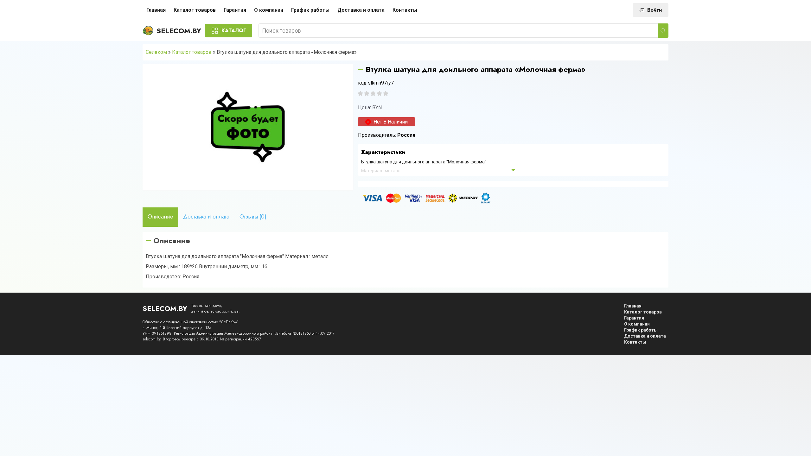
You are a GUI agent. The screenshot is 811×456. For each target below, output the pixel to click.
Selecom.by (178, 31)
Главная (156, 10)
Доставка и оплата (361, 10)
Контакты (405, 10)
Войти (654, 10)
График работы (310, 10)
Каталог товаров (195, 10)
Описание (160, 216)
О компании (268, 10)
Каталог (233, 30)
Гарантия (235, 10)
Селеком (156, 52)
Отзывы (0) (252, 216)
